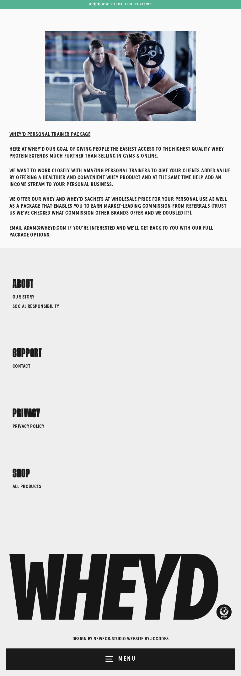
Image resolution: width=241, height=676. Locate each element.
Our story (24, 297)
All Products (27, 486)
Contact (21, 366)
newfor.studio (110, 639)
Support (27, 351)
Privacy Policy (28, 426)
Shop (21, 471)
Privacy (26, 411)
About (23, 282)
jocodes (159, 639)
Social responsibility (36, 306)
